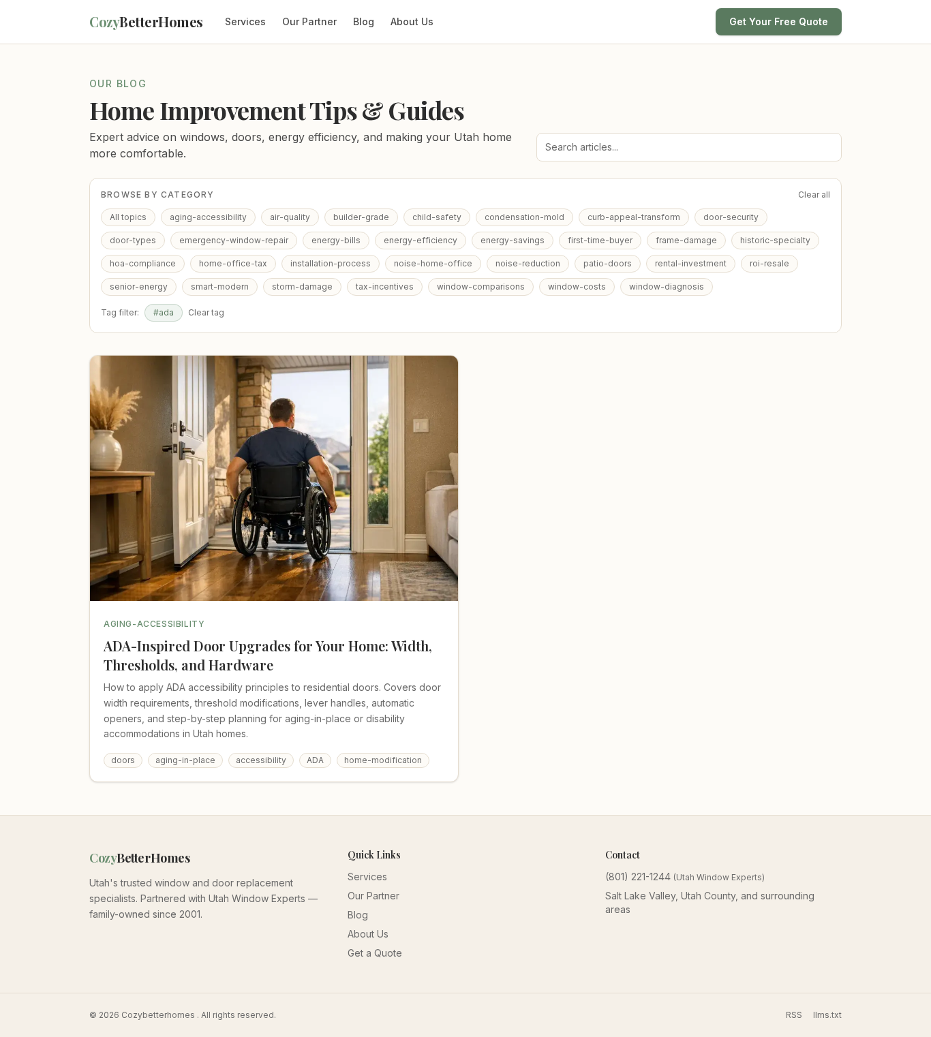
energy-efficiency (420, 240)
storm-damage (302, 286)
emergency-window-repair (233, 240)
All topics (128, 217)
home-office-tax (233, 263)
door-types (133, 240)
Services (245, 21)
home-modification (383, 760)
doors (123, 760)
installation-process (330, 263)
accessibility (261, 760)
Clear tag (206, 312)
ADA (315, 760)
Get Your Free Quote (778, 21)
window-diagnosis (666, 286)
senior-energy (139, 286)
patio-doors (607, 263)
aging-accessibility (208, 217)
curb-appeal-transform (633, 217)
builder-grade (361, 217)
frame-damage (686, 240)
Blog (363, 21)
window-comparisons (481, 286)
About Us (412, 21)
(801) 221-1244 (638, 876)
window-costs (577, 286)
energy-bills (336, 240)
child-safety (436, 217)
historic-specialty (775, 240)
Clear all (814, 194)
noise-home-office (433, 263)
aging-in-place (185, 760)
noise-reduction (527, 263)
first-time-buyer (600, 240)
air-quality (290, 217)
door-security (731, 217)
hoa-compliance (143, 263)
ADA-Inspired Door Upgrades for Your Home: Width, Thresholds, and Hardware (268, 655)
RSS (794, 1015)
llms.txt (827, 1015)
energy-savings (512, 240)
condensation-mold (524, 217)
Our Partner (309, 21)
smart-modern (220, 286)
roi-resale (769, 263)
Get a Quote (375, 953)
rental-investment (691, 263)
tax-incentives (385, 286)
